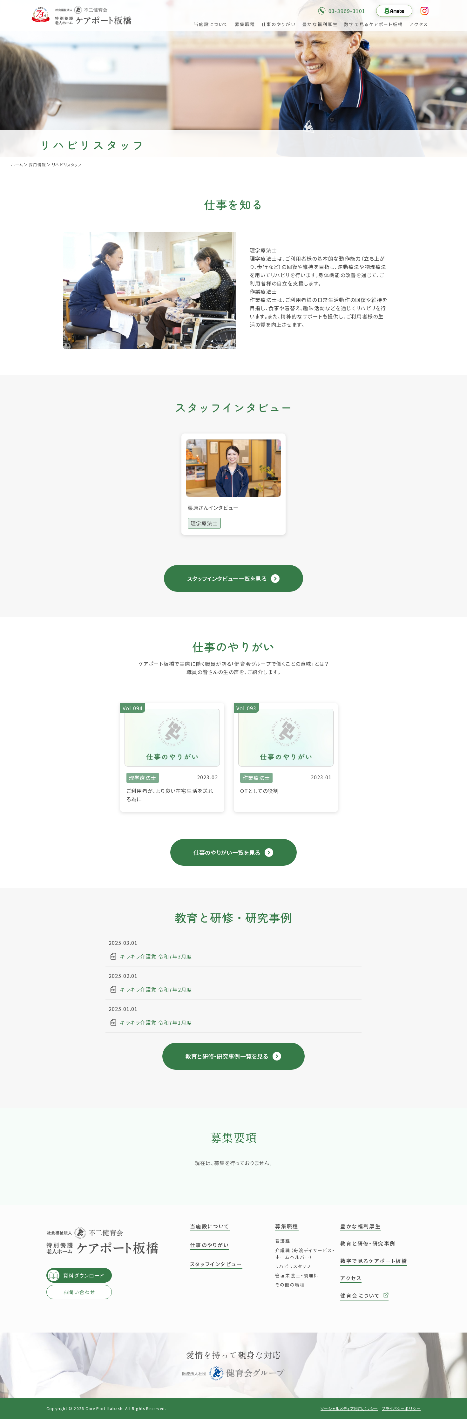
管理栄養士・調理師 (297, 1275)
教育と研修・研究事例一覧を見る (227, 1056)
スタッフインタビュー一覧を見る (227, 578)
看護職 (282, 1241)
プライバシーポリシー (401, 1408)
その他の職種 (290, 1284)
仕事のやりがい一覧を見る (226, 852)
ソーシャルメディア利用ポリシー (349, 1408)
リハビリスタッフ (293, 1266)
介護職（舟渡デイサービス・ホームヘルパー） (305, 1253)
